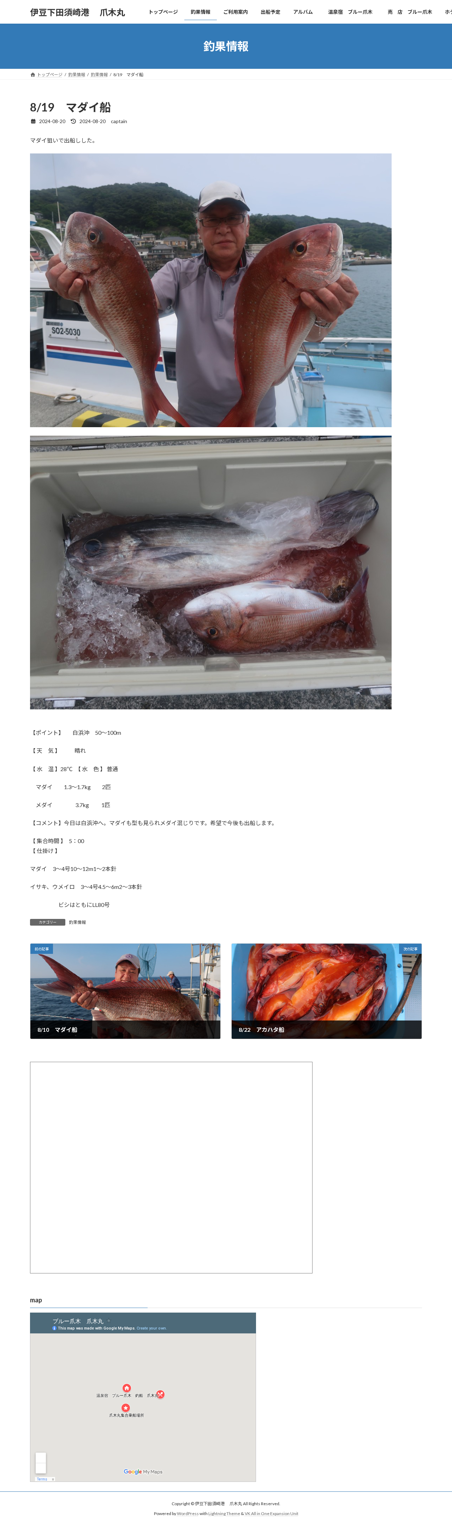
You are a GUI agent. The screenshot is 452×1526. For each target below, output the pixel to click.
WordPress (188, 1513)
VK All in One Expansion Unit (271, 1513)
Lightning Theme (224, 1513)
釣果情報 (77, 922)
